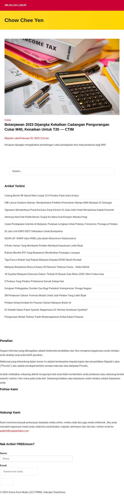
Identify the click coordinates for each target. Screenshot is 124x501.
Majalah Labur (15, 5)
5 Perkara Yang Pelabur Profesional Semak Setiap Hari (34, 281)
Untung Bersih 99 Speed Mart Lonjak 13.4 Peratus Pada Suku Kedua (42, 195)
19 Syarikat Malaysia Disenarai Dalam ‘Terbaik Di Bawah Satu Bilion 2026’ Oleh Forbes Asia (54, 274)
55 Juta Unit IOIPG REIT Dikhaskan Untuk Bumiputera (34, 231)
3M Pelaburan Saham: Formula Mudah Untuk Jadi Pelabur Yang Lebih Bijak (45, 295)
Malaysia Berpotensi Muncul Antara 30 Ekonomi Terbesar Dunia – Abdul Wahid (47, 267)
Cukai (8, 120)
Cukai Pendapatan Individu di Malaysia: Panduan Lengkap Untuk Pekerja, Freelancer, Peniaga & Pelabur (61, 224)
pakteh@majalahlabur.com (14, 431)
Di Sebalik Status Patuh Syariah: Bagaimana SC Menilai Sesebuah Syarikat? (46, 309)
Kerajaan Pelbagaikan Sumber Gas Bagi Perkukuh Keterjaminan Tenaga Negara (48, 288)
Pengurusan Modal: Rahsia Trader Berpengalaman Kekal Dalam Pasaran (44, 317)
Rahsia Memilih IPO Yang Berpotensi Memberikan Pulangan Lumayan (42, 252)
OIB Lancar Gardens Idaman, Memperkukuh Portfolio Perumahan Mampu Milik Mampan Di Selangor (58, 202)
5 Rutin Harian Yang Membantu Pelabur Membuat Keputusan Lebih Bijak (44, 245)
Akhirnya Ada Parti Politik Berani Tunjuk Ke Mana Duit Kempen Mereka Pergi (46, 217)
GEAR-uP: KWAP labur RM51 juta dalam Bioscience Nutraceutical (40, 238)
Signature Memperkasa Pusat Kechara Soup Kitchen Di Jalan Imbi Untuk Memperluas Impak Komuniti (59, 210)
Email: (3, 465)
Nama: (3, 453)
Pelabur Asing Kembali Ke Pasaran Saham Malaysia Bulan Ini (38, 302)
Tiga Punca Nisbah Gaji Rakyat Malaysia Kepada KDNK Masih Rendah (43, 259)
